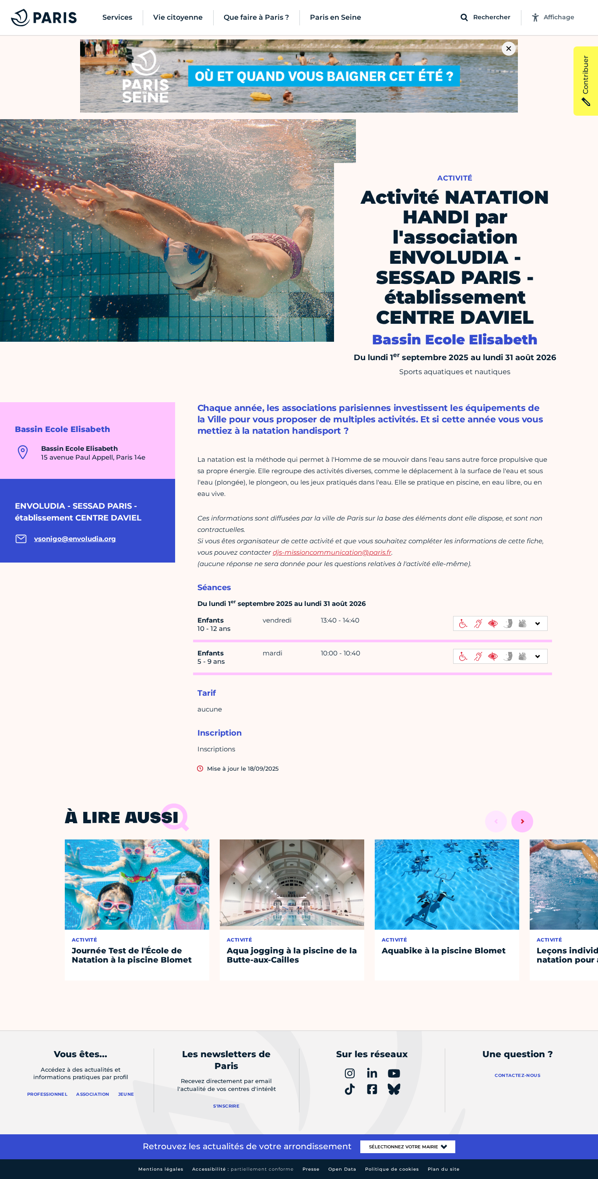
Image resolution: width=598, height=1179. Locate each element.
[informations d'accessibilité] (500, 623)
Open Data (342, 1169)
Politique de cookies (392, 1169)
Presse (311, 1169)
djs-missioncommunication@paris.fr (332, 552)
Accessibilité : (243, 1169)
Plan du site (444, 1169)
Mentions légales (160, 1169)
